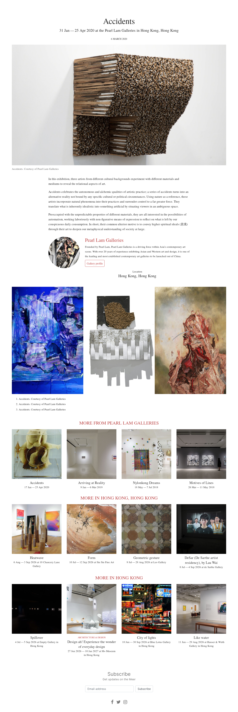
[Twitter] (118, 702)
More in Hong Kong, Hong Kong (119, 498)
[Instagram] (125, 702)
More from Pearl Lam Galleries (119, 423)
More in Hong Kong (119, 578)
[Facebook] (112, 702)
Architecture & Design (92, 637)
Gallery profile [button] (95, 263)
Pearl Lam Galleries (104, 240)
